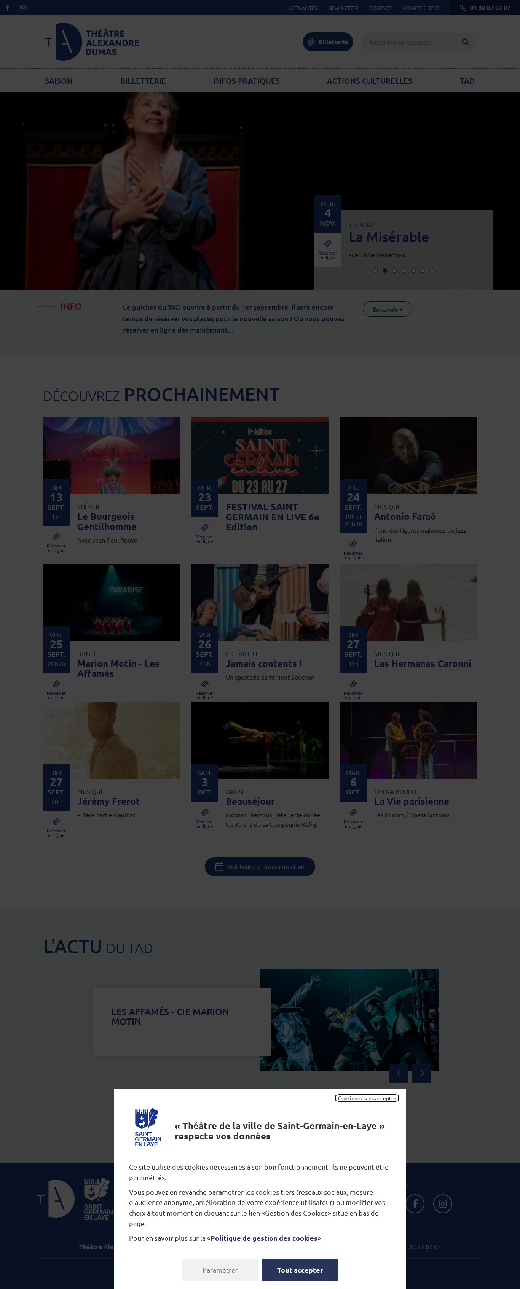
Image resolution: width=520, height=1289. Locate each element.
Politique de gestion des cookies (264, 1237)
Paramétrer (220, 1270)
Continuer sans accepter (367, 1098)
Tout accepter (300, 1269)
